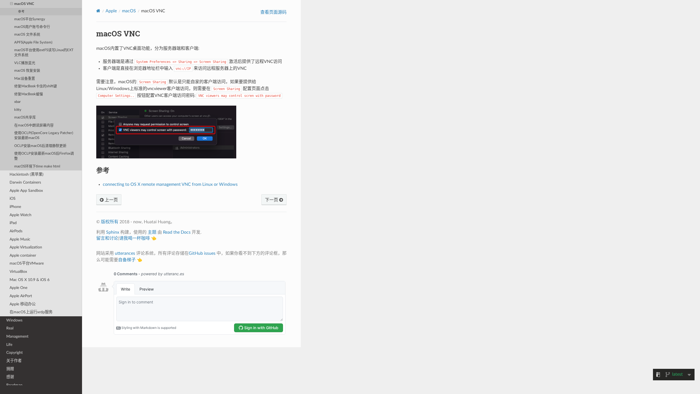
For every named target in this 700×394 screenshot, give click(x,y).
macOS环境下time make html (37, 166)
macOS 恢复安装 (27, 71)
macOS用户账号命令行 (32, 27)
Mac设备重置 (24, 78)
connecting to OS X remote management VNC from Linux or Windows (170, 184)
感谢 (10, 377)
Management (17, 336)
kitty (17, 110)
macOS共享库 (25, 117)
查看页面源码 (273, 12)
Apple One (18, 288)
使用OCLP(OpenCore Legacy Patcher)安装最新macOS (43, 135)
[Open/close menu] (11, 4)
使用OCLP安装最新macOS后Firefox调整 (44, 156)
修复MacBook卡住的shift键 (35, 86)
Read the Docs (177, 232)
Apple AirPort (21, 296)
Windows (14, 320)
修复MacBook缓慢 (28, 94)
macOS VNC (24, 4)
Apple (111, 11)
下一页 (272, 200)
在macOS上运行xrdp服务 (31, 312)
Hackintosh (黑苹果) (26, 174)
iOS (13, 198)
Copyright (14, 352)
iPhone (15, 207)
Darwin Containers (25, 182)
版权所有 (109, 222)
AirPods (16, 231)
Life (9, 345)
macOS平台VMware (27, 263)
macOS (129, 11)
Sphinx (112, 232)
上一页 (111, 200)
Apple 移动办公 (23, 304)
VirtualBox (18, 272)
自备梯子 (127, 260)
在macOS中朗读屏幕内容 (34, 125)
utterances (125, 253)
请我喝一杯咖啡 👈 (137, 238)
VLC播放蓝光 (24, 63)
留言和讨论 (107, 238)
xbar (17, 102)
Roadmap (14, 385)
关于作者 (14, 361)
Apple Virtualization (26, 247)
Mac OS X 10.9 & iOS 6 (29, 280)
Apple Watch (20, 215)
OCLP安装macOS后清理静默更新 (40, 146)
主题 (152, 232)
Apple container (23, 255)
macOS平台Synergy (29, 19)
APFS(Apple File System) (33, 42)
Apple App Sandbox (26, 191)
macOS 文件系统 (27, 34)
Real (9, 328)
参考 (21, 11)
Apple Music (20, 239)
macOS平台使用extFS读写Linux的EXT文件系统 (44, 52)
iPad (13, 223)
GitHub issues (202, 253)
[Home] (98, 10)
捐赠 (10, 369)
